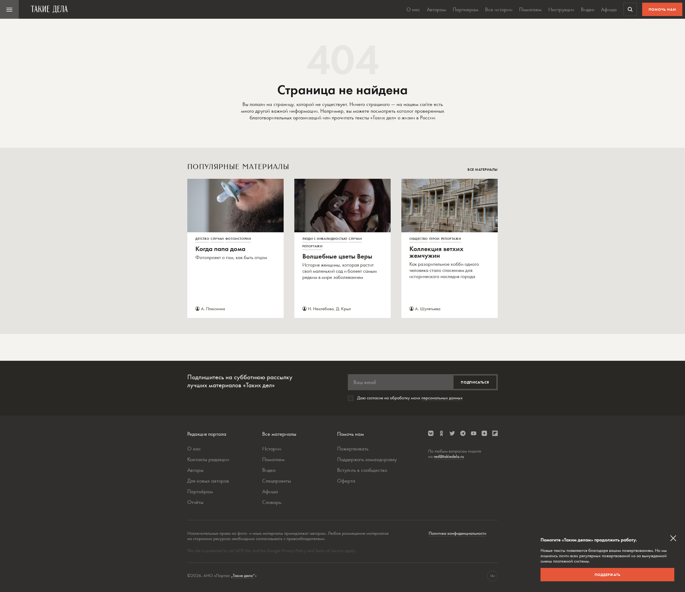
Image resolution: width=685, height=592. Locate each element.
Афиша (609, 9)
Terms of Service (329, 550)
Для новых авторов (208, 480)
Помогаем (530, 9)
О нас (413, 9)
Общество (418, 239)
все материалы (482, 169)
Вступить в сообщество (362, 469)
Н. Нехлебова (321, 309)
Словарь (271, 502)
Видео (587, 9)
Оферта (346, 480)
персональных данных (442, 398)
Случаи (217, 239)
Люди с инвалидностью (324, 239)
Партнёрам (200, 491)
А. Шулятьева (427, 309)
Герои (434, 239)
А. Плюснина (213, 309)
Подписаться (475, 382)
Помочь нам (662, 9)
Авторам (436, 9)
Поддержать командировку (367, 459)
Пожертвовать (352, 448)
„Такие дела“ (243, 575)
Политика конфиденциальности (457, 533)
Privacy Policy (294, 550)
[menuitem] (9, 9)
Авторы (195, 469)
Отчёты (195, 502)
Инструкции (561, 9)
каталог (405, 110)
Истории (271, 448)
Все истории (498, 9)
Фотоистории (238, 239)
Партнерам (465, 9)
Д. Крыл (343, 309)
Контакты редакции (208, 459)
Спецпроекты (276, 480)
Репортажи (312, 246)
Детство (202, 239)
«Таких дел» (383, 117)
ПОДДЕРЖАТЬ (608, 574)
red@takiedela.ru (449, 456)
